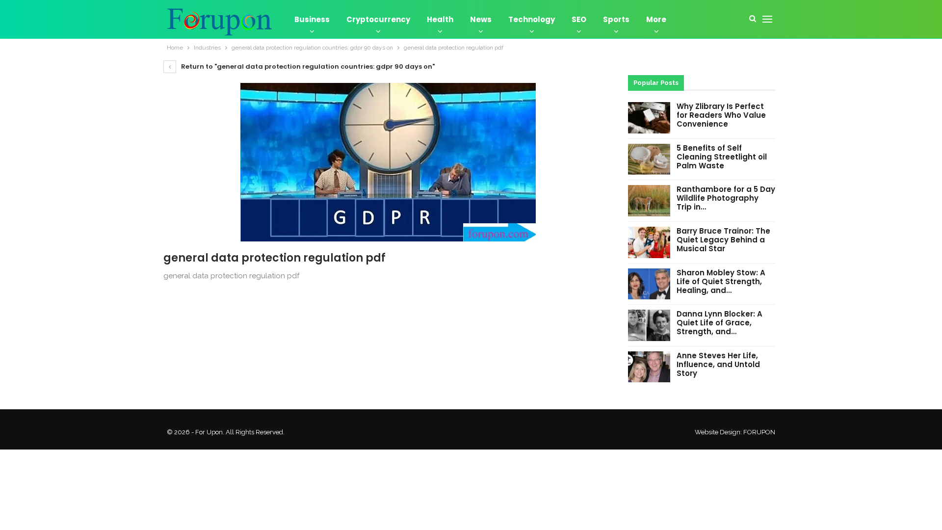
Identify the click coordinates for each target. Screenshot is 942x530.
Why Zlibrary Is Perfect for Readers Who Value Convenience (721, 115)
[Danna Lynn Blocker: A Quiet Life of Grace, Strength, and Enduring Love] (649, 325)
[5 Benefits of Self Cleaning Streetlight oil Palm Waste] (649, 159)
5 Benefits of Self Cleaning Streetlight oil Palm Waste (722, 157)
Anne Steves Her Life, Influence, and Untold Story (718, 364)
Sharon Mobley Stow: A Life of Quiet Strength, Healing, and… (721, 281)
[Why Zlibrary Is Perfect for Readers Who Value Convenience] (649, 117)
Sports (616, 19)
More (656, 19)
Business (312, 19)
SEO (579, 19)
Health (440, 19)
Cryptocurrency (378, 19)
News (481, 19)
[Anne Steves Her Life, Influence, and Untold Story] (649, 367)
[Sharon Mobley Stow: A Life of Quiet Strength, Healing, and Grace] (649, 284)
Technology (531, 19)
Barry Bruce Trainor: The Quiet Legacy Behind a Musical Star (723, 240)
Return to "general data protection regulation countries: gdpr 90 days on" (307, 66)
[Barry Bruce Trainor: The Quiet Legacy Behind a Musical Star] (649, 242)
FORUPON (759, 432)
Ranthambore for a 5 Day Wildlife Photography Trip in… (726, 198)
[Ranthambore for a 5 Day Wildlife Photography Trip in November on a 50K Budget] (649, 200)
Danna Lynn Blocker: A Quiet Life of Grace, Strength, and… (719, 323)
